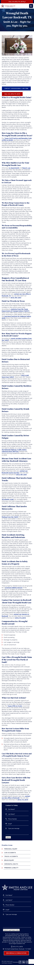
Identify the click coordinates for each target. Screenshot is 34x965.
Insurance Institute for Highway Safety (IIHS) (16, 317)
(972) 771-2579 (20, 618)
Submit (8, 837)
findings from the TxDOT (10, 517)
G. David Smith (14, 168)
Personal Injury (10, 849)
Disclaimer (16, 962)
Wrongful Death (11, 864)
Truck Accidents (11, 856)
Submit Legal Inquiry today (11, 930)
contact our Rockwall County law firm (15, 472)
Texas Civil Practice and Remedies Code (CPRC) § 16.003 (17, 139)
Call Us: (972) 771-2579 (12, 94)
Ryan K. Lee (26, 168)
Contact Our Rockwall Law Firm (16, 88)
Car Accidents (10, 852)
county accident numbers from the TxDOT (17, 339)
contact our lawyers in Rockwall (15, 615)
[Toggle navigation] (31, 6)
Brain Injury (9, 860)
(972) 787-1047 (16, 297)
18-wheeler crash (8, 499)
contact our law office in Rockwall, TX (16, 295)
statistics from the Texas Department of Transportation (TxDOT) (15, 310)
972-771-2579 (18, 947)
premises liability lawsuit (13, 588)
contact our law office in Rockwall (16, 797)
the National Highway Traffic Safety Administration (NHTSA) (14, 450)
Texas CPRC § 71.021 (15, 706)
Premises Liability (11, 868)
